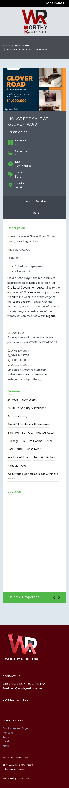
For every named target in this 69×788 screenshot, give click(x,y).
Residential (23, 45)
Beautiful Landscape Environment (28, 424)
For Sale (8, 732)
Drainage (13, 441)
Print (35, 213)
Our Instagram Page (15, 728)
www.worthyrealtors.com (33, 374)
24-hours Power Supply (22, 399)
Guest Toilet (33, 449)
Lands (6, 741)
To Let (7, 737)
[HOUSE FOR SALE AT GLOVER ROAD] (34, 89)
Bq (23, 432)
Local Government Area (28, 287)
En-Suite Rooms (32, 441)
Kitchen (50, 457)
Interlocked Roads (19, 457)
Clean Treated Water (41, 432)
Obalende (30, 292)
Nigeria (50, 316)
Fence (49, 441)
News (6, 745)
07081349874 (56, 3)
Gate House (15, 449)
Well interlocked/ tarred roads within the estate (32, 476)
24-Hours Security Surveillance (26, 408)
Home (6, 45)
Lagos (33, 282)
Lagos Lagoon (21, 301)
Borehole (13, 432)
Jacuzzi (38, 457)
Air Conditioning (17, 416)
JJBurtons (23, 778)
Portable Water (17, 465)
